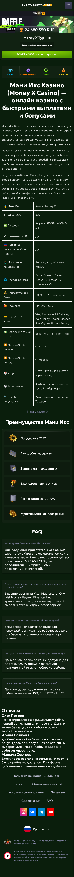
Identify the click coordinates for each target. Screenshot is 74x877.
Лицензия (58, 792)
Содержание (30, 800)
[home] (37, 5)
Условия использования (27, 792)
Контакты (19, 784)
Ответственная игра (47, 784)
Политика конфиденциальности (37, 776)
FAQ (49, 800)
